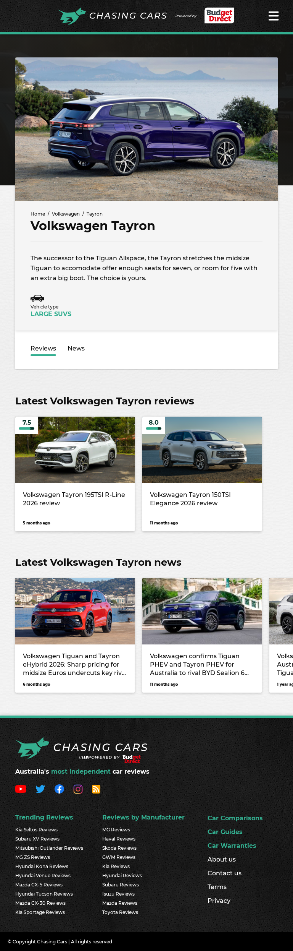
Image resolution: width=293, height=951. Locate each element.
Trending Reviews (44, 817)
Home (38, 214)
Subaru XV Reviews (37, 839)
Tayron (95, 214)
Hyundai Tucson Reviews (44, 894)
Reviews (43, 348)
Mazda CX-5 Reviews (39, 885)
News (76, 348)
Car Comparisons (235, 818)
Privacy (219, 900)
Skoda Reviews (119, 848)
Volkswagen (66, 214)
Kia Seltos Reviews (36, 830)
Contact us (224, 873)
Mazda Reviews (119, 903)
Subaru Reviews (120, 885)
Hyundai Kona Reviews (41, 866)
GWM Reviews (118, 857)
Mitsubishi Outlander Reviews (49, 848)
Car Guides (225, 832)
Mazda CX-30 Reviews (40, 903)
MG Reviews (116, 830)
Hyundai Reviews (122, 875)
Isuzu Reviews (118, 894)
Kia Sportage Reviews (40, 912)
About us (222, 859)
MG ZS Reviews (32, 857)
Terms (217, 887)
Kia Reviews (116, 866)
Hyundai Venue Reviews (43, 875)
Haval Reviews (118, 839)
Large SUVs (51, 314)
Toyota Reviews (120, 912)
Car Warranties (232, 845)
